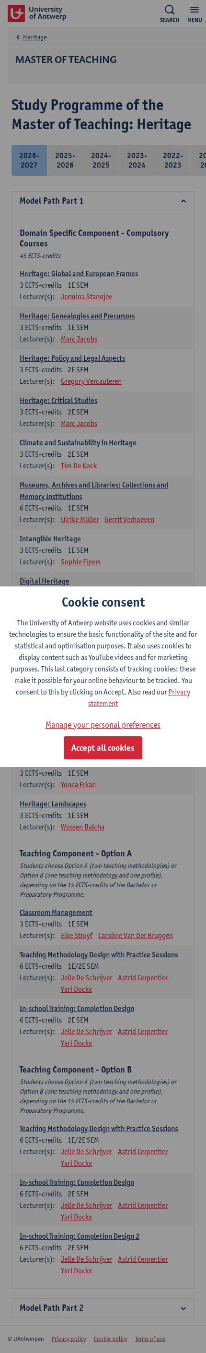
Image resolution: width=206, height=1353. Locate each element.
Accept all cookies (103, 748)
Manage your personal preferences (103, 724)
